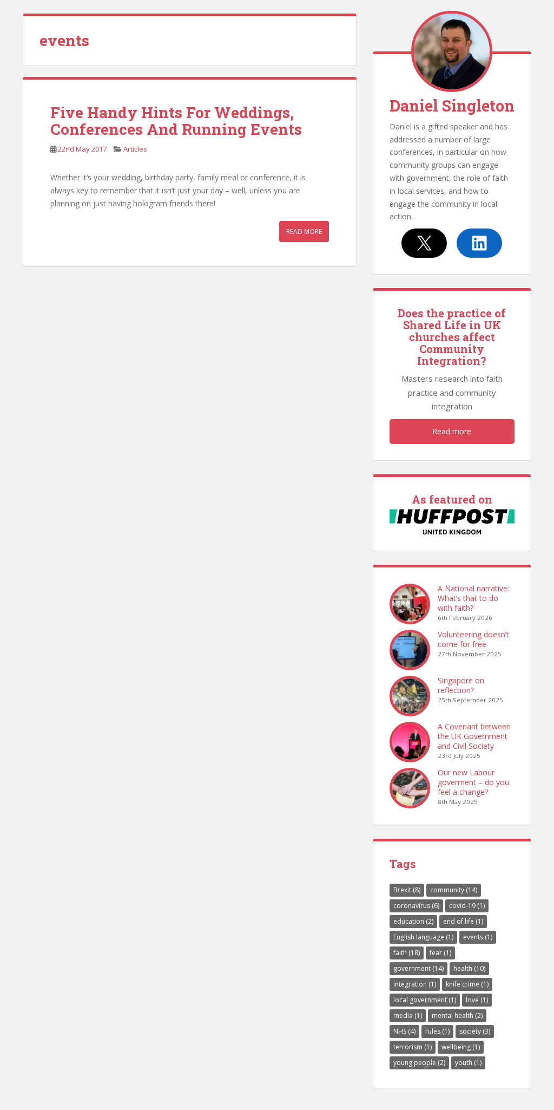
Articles (135, 149)
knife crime (467, 984)
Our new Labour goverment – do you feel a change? (473, 782)
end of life (463, 921)
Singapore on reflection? (461, 685)
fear (440, 952)
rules (437, 1031)
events (477, 937)
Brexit (406, 889)
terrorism (412, 1047)
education (413, 921)
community (453, 889)
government (418, 968)
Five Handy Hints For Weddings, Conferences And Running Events (176, 120)
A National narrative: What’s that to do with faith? (473, 598)
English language (423, 937)
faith (406, 952)
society (474, 1031)
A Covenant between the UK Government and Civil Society (474, 736)
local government (424, 999)
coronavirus (416, 905)
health (469, 968)
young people (419, 1062)
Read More (304, 231)
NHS (404, 1031)
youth (468, 1062)
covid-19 (467, 905)
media (407, 1015)
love (477, 999)
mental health (457, 1015)
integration (414, 984)
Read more (451, 431)
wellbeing (460, 1047)
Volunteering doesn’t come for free (473, 639)
